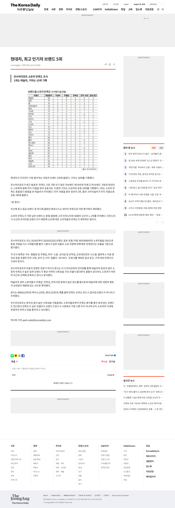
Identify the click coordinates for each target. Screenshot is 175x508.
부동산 (35, 467)
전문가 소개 (105, 459)
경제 (61, 9)
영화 (80, 455)
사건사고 (14, 455)
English (126, 4)
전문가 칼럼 (105, 455)
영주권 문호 (105, 467)
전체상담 (104, 451)
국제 (12, 475)
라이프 (69, 9)
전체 (46, 9)
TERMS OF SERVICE (85, 495)
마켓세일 (126, 475)
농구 (80, 471)
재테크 (35, 463)
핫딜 (123, 9)
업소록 (139, 9)
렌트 (125, 455)
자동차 (35, 475)
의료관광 (149, 9)
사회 (53, 9)
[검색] (162, 9)
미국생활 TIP (106, 463)
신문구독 (105, 4)
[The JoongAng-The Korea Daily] (20, 499)
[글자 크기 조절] (105, 64)
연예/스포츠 (81, 9)
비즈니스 (36, 471)
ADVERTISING (55, 495)
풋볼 (80, 475)
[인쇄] (109, 64)
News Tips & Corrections (120, 495)
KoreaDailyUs (152, 450)
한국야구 (81, 463)
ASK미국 (97, 9)
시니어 (58, 475)
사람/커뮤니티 (16, 459)
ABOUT (45, 495)
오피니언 (14, 479)
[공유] (114, 64)
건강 (57, 455)
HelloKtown (111, 9)
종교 (57, 459)
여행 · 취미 (60, 463)
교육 (130, 9)
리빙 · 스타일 (61, 467)
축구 (80, 484)
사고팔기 (126, 471)
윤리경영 (97, 495)
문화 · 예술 (60, 471)
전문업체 (126, 467)
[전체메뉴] (158, 9)
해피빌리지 (151, 476)
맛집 (125, 479)
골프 (80, 479)
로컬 (161, 147)
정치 (12, 471)
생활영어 (150, 461)
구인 (125, 451)
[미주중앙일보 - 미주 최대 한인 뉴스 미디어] (25, 7)
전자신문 (116, 4)
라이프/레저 (60, 451)
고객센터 (106, 495)
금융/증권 (36, 459)
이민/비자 (14, 463)
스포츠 (80, 459)
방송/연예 (82, 451)
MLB (80, 467)
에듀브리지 (151, 456)
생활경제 (36, 455)
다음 (162, 222)
